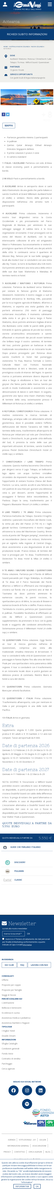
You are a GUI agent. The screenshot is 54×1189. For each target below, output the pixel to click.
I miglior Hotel (8, 1030)
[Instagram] (27, 1090)
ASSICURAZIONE (39, 1145)
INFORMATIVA (22, 1186)
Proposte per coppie (11, 985)
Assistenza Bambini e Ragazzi (15, 1022)
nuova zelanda (37, 47)
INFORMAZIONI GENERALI (18, 1145)
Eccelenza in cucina (11, 1012)
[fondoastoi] (43, 1112)
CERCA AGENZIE (35, 1151)
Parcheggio (7, 1063)
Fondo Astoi (7, 1053)
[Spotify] (27, 1104)
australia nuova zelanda (19, 47)
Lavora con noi (39, 965)
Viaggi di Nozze (9, 995)
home (5, 47)
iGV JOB (42, 1139)
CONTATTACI (19, 1151)
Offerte (5, 980)
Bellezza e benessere (11, 1007)
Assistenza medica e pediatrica (16, 1017)
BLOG (48, 1151)
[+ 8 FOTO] (46, 101)
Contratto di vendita (11, 1058)
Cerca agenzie (8, 1068)
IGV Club (9, 965)
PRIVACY (7, 1151)
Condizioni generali (10, 1048)
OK (37, 1186)
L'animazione (8, 1002)
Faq (22, 965)
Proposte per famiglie (12, 990)
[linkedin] (41, 1090)
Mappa (9, 125)
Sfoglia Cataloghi (9, 1043)
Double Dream (9, 1035)
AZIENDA (11, 1139)
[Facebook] (13, 1090)
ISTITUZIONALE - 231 (27, 1139)
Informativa (27, 945)
